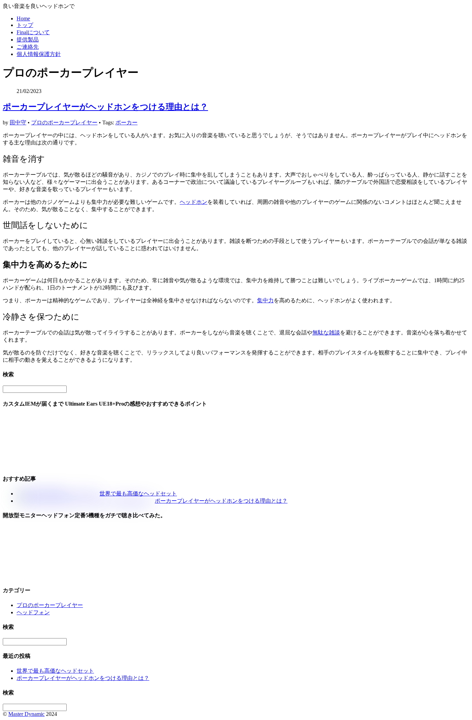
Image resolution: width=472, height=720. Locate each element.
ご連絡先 (28, 47)
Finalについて (33, 32)
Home (23, 18)
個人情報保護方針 (39, 54)
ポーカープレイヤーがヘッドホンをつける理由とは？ (105, 106)
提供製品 (28, 39)
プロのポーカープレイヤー (64, 122)
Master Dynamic (26, 714)
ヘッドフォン (33, 612)
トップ (25, 25)
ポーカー (126, 122)
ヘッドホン (193, 202)
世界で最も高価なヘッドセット (138, 493)
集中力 (265, 300)
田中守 (18, 122)
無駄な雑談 (326, 332)
